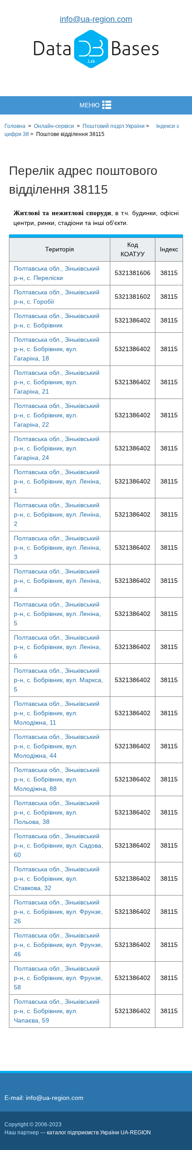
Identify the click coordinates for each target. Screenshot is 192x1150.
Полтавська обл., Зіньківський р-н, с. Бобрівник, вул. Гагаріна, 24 (57, 448)
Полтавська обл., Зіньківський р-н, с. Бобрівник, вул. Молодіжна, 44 (57, 746)
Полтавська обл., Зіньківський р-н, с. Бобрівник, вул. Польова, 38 (57, 812)
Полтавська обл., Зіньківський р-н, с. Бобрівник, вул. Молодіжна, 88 (57, 779)
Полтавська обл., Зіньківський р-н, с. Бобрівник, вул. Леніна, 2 (57, 514)
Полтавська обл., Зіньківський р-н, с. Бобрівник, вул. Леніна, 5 (57, 614)
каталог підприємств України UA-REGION (99, 1132)
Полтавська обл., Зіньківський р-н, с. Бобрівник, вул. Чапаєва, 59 (57, 1011)
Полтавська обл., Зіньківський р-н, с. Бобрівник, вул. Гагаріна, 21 (57, 382)
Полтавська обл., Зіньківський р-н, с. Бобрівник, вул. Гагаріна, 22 (57, 415)
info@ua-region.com (96, 19)
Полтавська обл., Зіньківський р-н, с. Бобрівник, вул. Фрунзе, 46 (58, 945)
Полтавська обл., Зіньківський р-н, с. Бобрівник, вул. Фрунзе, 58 (58, 978)
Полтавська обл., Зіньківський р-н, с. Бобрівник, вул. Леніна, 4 (57, 581)
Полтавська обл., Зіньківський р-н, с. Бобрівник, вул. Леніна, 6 (57, 647)
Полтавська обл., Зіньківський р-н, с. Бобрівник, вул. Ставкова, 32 (57, 878)
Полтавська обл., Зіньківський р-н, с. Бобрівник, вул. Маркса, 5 (58, 680)
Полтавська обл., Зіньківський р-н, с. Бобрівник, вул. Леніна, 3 (57, 547)
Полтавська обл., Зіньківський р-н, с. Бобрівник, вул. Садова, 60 (58, 845)
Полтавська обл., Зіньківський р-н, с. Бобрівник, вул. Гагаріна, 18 (57, 349)
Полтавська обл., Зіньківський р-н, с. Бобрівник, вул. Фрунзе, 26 (58, 912)
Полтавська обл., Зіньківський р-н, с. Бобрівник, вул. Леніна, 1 (57, 481)
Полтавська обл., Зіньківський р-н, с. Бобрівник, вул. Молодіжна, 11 (57, 713)
